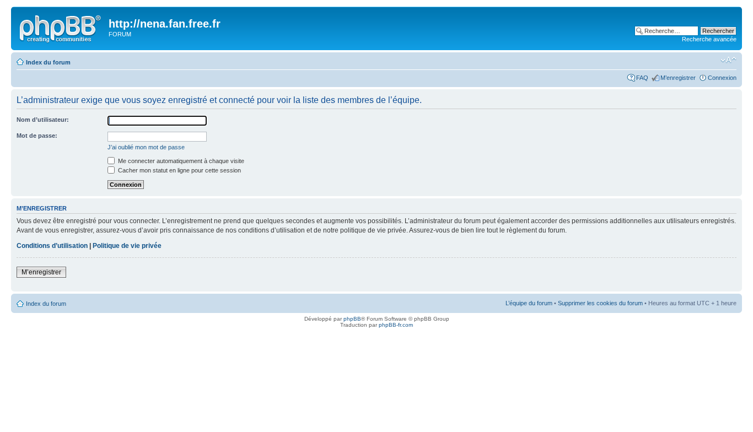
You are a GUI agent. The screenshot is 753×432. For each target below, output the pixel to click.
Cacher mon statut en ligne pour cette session (178, 170)
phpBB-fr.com (396, 325)
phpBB (352, 319)
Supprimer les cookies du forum (600, 303)
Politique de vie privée (127, 246)
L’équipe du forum (528, 303)
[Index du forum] (61, 27)
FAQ (642, 77)
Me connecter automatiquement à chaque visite (180, 161)
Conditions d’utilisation (52, 246)
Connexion (722, 77)
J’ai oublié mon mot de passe (146, 147)
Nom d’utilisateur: (43, 119)
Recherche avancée (709, 39)
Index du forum (48, 62)
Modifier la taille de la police (728, 60)
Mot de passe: (37, 135)
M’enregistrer (678, 77)
